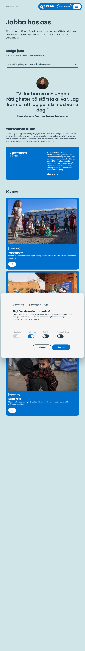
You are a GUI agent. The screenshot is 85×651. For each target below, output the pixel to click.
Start (8, 7)
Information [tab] (34, 305)
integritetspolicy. (31, 319)
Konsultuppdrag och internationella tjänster (29, 65)
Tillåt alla (61, 347)
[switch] (31, 336)
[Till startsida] (48, 7)
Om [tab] (46, 305)
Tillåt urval (42, 347)
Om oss (15, 7)
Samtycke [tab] (18, 305)
